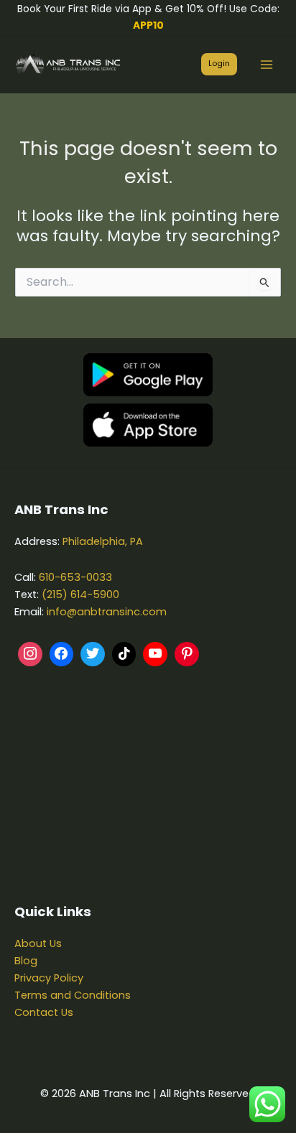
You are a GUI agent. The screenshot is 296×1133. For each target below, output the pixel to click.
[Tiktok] (124, 654)
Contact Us (43, 1012)
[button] (219, 64)
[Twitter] (92, 654)
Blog (25, 961)
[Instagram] (30, 654)
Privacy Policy (48, 978)
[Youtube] (155, 654)
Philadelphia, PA (103, 541)
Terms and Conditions (72, 995)
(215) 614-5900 (80, 594)
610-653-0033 (75, 577)
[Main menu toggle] (266, 65)
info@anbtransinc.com (107, 612)
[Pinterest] (187, 654)
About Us (38, 943)
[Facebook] (62, 654)
